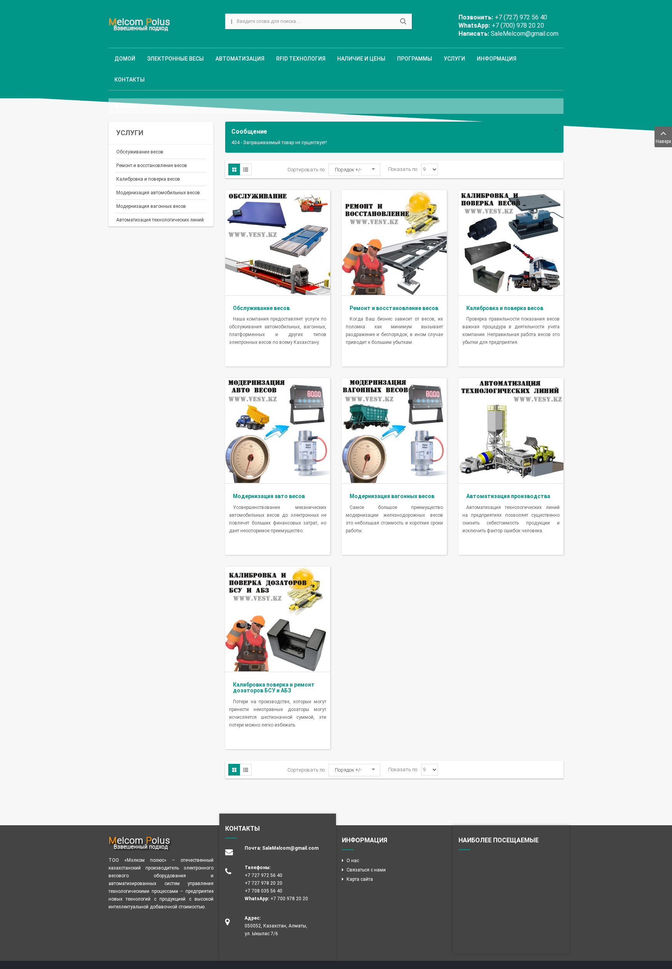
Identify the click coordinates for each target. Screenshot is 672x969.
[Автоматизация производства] (511, 430)
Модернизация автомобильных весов (158, 192)
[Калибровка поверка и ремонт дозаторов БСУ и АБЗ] (277, 618)
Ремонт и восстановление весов (151, 165)
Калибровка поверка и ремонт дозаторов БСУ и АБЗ (274, 687)
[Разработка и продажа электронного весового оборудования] (140, 25)
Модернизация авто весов (269, 496)
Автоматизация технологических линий (160, 220)
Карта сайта (359, 879)
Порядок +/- (348, 170)
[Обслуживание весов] (277, 242)
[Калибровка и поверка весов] (511, 242)
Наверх (663, 141)
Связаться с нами (366, 870)
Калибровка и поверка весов (148, 179)
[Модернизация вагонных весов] (394, 430)
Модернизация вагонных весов (151, 206)
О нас (352, 860)
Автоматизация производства (508, 496)
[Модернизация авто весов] (277, 430)
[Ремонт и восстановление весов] (394, 242)
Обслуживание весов (139, 152)
